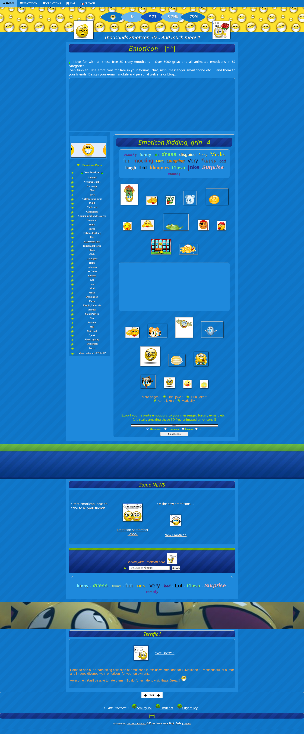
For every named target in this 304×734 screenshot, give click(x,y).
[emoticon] (89, 174)
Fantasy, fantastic (92, 245)
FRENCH (89, 3)
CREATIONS (53, 3)
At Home (92, 271)
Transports (92, 343)
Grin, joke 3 (166, 400)
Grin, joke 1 (175, 397)
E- (133, 16)
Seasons (92, 322)
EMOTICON (30, 3)
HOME (9, 3)
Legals (187, 723)
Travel (92, 348)
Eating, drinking (92, 233)
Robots (92, 309)
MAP (72, 3)
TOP (152, 695)
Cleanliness (92, 211)
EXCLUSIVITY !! (165, 653)
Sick (92, 326)
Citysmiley (190, 708)
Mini (92, 288)
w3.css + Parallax (136, 723)
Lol (92, 280)
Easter (92, 228)
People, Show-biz (92, 305)
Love (92, 284)
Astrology (92, 186)
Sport (92, 335)
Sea (92, 318)
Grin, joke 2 (198, 397)
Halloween (92, 267)
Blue (92, 190)
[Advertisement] (152, 102)
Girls (92, 254)
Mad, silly (188, 400)
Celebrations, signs (92, 199)
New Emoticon (92, 172)
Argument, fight (92, 182)
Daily (92, 224)
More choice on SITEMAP (92, 353)
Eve (92, 237)
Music (92, 292)
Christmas (92, 207)
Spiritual (92, 331)
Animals (92, 177)
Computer (92, 220)
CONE (173, 16)
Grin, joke (92, 258)
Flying (92, 250)
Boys (92, 194)
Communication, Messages (92, 216)
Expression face (92, 241)
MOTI (152, 16)
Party (92, 301)
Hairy (92, 262)
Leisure (92, 275)
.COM (193, 16)
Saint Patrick (92, 314)
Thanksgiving (92, 339)
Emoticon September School (132, 532)
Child (92, 203)
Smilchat (166, 708)
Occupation (92, 297)
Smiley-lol (144, 708)
